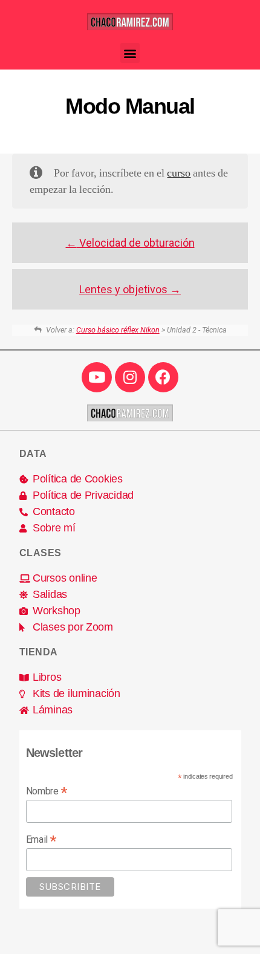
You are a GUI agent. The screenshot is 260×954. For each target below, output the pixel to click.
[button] (130, 53)
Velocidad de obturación (136, 242)
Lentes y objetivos (124, 289)
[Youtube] (97, 377)
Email (41, 839)
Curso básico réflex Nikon (118, 329)
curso (178, 173)
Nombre (46, 791)
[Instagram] (130, 377)
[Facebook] (163, 377)
